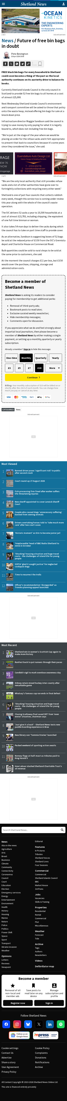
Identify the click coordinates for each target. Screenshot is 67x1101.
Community (7, 867)
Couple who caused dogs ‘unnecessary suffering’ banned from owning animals (38, 513)
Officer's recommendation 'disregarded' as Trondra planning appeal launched (36, 586)
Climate (5, 863)
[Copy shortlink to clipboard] (28, 64)
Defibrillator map (44, 966)
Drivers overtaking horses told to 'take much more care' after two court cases (39, 523)
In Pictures (40, 850)
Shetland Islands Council (46, 878)
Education (6, 885)
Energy (5, 896)
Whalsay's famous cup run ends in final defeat (37, 693)
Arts (3, 852)
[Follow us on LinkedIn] (50, 1024)
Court (4, 881)
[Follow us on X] (39, 1024)
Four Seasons (41, 865)
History (5, 910)
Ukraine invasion (9, 946)
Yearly (55, 357)
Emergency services (11, 892)
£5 (19, 368)
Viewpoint (6, 967)
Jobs (37, 894)
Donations (40, 1057)
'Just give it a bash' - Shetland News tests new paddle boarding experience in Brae (37, 725)
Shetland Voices (42, 857)
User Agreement (10, 1067)
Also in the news (9, 845)
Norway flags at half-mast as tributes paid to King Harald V (37, 757)
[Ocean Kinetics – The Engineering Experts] (33, 21)
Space (4, 936)
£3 (9, 368)
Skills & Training (42, 901)
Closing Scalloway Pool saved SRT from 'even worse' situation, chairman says (37, 715)
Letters (5, 959)
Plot (37, 922)
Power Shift (7, 932)
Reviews (6, 963)
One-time (11, 357)
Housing (5, 914)
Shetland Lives (42, 861)
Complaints (41, 1052)
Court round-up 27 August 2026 (30, 481)
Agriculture (7, 849)
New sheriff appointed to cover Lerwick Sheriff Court (37, 503)
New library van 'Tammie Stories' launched (35, 735)
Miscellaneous (41, 925)
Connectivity (7, 870)
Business (6, 859)
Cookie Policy (42, 1048)
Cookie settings (10, 1048)
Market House (41, 885)
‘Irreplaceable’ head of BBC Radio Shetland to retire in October (37, 544)
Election (5, 888)
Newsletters (41, 955)
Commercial (41, 870)
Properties (41, 907)
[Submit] (61, 830)
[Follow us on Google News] (19, 1035)
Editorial (39, 841)
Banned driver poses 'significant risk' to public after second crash (37, 471)
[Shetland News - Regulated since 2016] (45, 1035)
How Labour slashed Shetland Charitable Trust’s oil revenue (38, 767)
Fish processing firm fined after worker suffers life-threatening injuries (37, 492)
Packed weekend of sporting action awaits (35, 745)
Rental (38, 914)
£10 (39, 368)
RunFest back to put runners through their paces (38, 662)
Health (4, 907)
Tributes (39, 854)
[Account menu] (63, 4)
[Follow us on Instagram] (17, 1024)
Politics (5, 928)
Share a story (8, 1062)
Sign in (49, 1003)
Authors (38, 951)
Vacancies (39, 898)
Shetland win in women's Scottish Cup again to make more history (38, 653)
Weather (6, 950)
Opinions (6, 956)
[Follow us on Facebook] (6, 1024)
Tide (37, 938)
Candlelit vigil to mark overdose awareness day (38, 672)
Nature (5, 921)
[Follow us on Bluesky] (28, 1024)
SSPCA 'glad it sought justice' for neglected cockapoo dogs (36, 565)
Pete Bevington (19, 53)
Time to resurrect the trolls (28, 574)
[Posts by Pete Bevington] (6, 55)
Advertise (7, 1057)
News (7, 40)
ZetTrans (39, 888)
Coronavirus (7, 874)
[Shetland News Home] (33, 6)
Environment (7, 903)
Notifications (42, 1062)
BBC (37, 881)
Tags (37, 947)
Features (40, 846)
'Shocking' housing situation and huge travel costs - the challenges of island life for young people (37, 556)
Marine (5, 917)
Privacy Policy (9, 1071)
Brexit (4, 856)
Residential (40, 911)
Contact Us (7, 1052)
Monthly (26, 357)
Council (5, 878)
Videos (38, 960)
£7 (29, 368)
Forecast (39, 934)
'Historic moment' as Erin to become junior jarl (37, 533)
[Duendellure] (33, 163)
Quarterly (40, 357)
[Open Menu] (3, 4)
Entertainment (8, 899)
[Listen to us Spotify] (61, 1024)
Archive (39, 944)
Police (4, 925)
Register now (18, 1003)
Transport (6, 943)
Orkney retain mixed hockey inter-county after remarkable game (37, 684)
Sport (4, 939)
